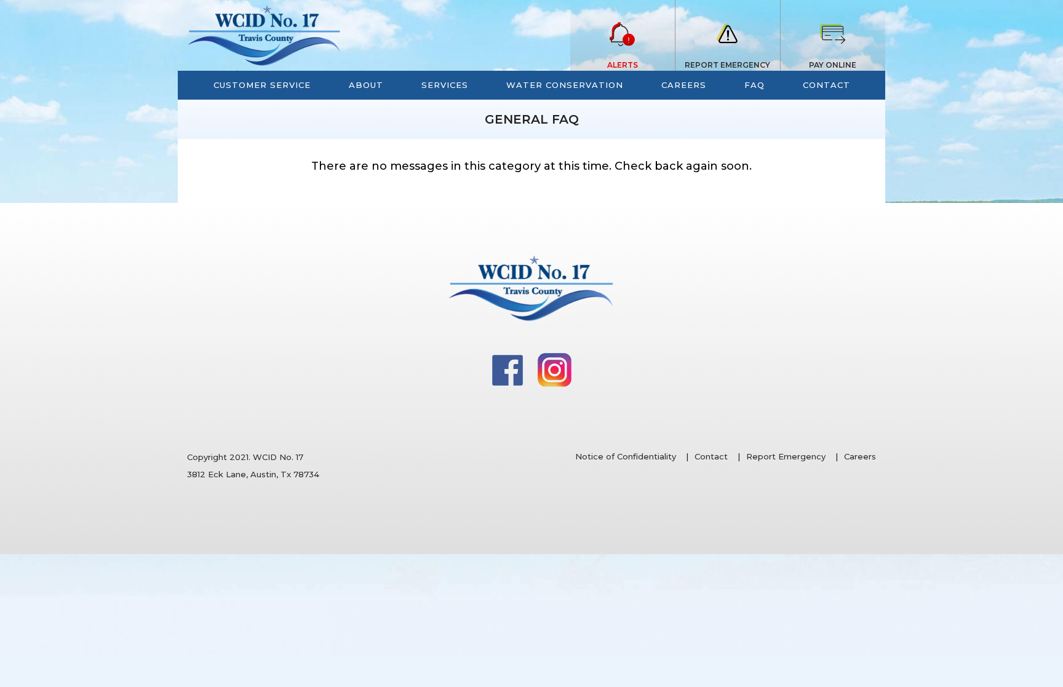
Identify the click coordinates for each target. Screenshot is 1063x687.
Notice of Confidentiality (625, 456)
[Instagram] (555, 369)
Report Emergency (786, 456)
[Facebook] (509, 369)
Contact (711, 456)
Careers (860, 456)
